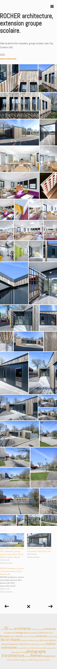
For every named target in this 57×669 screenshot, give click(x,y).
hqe (55, 636)
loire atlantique (33, 644)
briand (12, 636)
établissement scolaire (41, 660)
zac (27, 660)
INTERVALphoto (33, 640)
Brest (51, 633)
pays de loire (20, 652)
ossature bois (51, 648)
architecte (22, 628)
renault (27, 656)
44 (10, 629)
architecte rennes (37, 629)
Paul (13, 652)
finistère (50, 636)
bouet (46, 632)
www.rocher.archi (8, 58)
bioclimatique (33, 633)
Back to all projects (28, 605)
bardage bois (21, 632)
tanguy (23, 660)
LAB (40, 640)
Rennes (36, 655)
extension (41, 636)
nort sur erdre (40, 648)
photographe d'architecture (24, 653)
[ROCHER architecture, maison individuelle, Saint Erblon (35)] (39, 540)
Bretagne (4, 636)
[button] (9, 78)
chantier (19, 636)
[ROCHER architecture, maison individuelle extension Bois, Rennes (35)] (13, 580)
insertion (24, 640)
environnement (30, 636)
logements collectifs (18, 644)
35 (6, 628)
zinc (31, 659)
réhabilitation (49, 656)
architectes (50, 629)
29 (2, 629)
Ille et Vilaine (10, 639)
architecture (9, 632)
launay (45, 640)
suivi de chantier (13, 660)
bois (41, 632)
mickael (20, 648)
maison (42, 644)
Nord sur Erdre (29, 648)
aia (12, 629)
